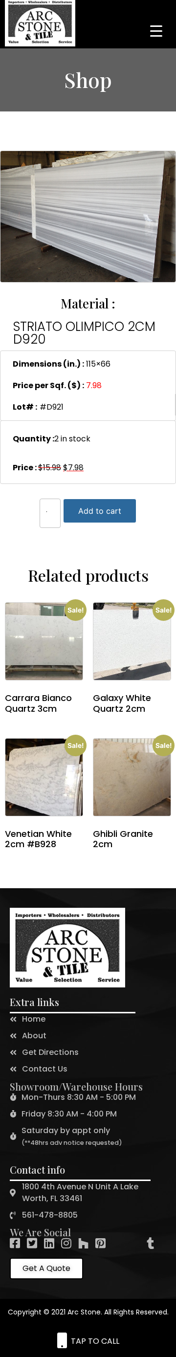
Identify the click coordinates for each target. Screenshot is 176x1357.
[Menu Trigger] (156, 30)
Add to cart (99, 511)
